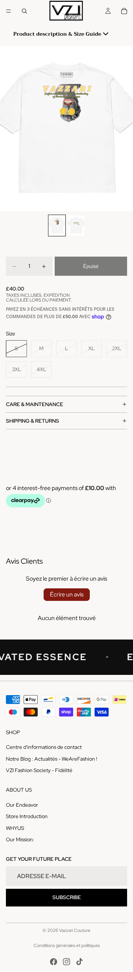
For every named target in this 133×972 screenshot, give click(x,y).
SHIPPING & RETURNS (32, 421)
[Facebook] (53, 961)
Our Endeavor (22, 804)
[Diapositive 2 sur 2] (76, 225)
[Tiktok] (79, 961)
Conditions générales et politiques (67, 945)
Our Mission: (20, 839)
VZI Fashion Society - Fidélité (39, 770)
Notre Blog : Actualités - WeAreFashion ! (51, 758)
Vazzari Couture (75, 930)
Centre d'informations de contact (44, 747)
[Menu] (8, 11)
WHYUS (15, 827)
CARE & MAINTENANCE (34, 404)
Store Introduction (27, 816)
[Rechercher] (24, 11)
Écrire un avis (66, 594)
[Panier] (124, 11)
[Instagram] (66, 961)
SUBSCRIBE (66, 897)
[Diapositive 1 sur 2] (57, 225)
